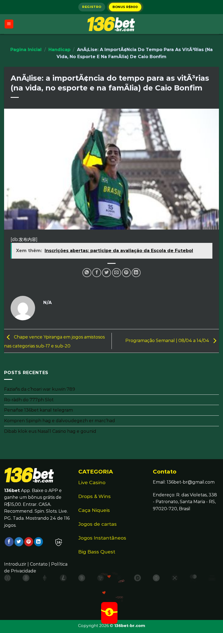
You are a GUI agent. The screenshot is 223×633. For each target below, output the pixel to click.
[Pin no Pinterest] (126, 272)
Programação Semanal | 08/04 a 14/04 (167, 340)
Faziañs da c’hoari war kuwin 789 (39, 389)
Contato (39, 564)
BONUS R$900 (125, 7)
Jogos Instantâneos (102, 538)
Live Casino (92, 482)
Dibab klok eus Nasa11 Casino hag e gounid (50, 431)
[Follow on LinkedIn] (38, 541)
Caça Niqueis (94, 510)
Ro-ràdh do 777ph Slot (29, 399)
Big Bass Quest (96, 551)
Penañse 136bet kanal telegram (38, 410)
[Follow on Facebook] (9, 541)
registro (91, 7)
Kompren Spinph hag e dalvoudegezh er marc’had (59, 420)
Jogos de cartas (97, 524)
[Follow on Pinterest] (28, 541)
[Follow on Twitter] (18, 541)
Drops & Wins (94, 496)
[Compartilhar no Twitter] (106, 272)
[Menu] (9, 24)
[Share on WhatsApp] (86, 272)
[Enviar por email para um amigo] (116, 272)
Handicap (59, 49)
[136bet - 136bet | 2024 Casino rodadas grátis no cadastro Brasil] (111, 24)
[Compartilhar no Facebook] (96, 272)
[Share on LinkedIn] (136, 272)
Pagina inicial (26, 49)
